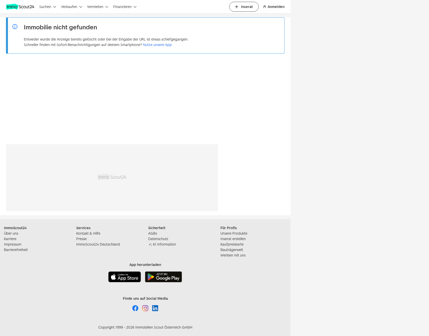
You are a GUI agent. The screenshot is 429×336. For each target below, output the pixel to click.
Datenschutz (158, 239)
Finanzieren (122, 6)
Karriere (10, 239)
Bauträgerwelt (231, 250)
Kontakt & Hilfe (88, 233)
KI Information (164, 244)
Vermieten (95, 6)
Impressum (12, 244)
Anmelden (276, 6)
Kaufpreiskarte (232, 244)
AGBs (152, 233)
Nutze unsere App (157, 44)
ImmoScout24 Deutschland (98, 244)
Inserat (247, 6)
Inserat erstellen (233, 239)
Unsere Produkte (233, 233)
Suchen (45, 6)
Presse (81, 239)
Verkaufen (69, 6)
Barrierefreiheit (16, 250)
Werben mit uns (233, 255)
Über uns (11, 233)
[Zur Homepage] (20, 7)
